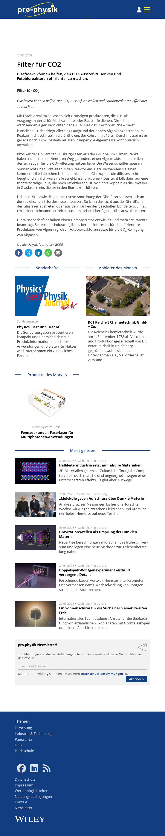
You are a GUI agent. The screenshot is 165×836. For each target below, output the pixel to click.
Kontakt (21, 802)
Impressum (24, 785)
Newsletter (23, 808)
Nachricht (83, 461)
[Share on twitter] (28, 253)
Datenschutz (25, 779)
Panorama (23, 739)
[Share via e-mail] (58, 253)
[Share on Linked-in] (38, 253)
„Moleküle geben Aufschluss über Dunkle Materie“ (102, 498)
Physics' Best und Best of (38, 327)
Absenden (136, 679)
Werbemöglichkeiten (31, 790)
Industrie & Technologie (34, 733)
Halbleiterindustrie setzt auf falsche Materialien (100, 465)
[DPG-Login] (139, 9)
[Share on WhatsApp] (48, 253)
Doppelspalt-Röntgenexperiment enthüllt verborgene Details (94, 572)
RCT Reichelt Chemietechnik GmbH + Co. (118, 324)
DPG (18, 745)
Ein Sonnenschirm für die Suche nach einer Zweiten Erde (103, 610)
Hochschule (24, 750)
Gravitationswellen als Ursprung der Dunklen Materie (98, 534)
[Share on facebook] (19, 253)
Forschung (100, 461)
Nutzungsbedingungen (33, 796)
